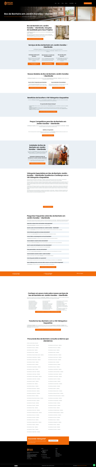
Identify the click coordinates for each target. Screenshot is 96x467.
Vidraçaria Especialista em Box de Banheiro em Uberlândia (14, 16)
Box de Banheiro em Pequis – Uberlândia (32, 407)
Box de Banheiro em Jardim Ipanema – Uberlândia (55, 376)
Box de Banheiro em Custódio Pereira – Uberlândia (33, 357)
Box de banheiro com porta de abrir (47, 304)
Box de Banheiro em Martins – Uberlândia (53, 388)
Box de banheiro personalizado (33, 307)
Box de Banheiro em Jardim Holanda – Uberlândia (55, 374)
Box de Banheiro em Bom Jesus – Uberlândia (54, 347)
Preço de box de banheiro (32, 306)
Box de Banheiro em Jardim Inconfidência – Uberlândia (34, 376)
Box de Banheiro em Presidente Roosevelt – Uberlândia (55, 410)
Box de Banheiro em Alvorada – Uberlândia (32, 347)
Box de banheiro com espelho (61, 304)
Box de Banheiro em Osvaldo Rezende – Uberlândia (55, 400)
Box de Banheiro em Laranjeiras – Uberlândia (54, 381)
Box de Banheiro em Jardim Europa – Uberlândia (33, 374)
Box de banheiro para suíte (46, 309)
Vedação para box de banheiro (47, 305)
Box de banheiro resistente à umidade (62, 303)
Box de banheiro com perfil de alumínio (62, 305)
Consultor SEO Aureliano (83, 465)
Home (55, 3)
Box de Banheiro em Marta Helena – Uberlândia (33, 388)
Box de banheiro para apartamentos (47, 308)
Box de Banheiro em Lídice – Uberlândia (32, 383)
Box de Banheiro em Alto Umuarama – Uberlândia (55, 345)
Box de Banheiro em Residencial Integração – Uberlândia (55, 412)
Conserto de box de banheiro (32, 304)
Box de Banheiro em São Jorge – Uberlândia (54, 417)
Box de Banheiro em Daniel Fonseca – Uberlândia (54, 357)
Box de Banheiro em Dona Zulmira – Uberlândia (54, 359)
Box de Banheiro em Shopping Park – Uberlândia (54, 422)
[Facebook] (15, 465)
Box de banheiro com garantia (61, 309)
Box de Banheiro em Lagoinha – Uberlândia (33, 381)
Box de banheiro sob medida (32, 308)
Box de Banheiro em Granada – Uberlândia (32, 364)
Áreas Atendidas (71, 3)
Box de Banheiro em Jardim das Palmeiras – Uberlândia (55, 371)
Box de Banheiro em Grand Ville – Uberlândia (54, 364)
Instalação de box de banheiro (33, 303)
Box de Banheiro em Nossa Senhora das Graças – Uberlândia (35, 398)
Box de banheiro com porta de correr (47, 303)
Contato (63, 3)
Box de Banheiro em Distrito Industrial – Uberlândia (34, 359)
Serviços (66, 3)
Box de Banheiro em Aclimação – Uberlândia (33, 345)
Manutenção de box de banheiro (33, 302)
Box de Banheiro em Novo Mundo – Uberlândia (33, 400)
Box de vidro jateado (45, 302)
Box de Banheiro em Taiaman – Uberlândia (54, 424)
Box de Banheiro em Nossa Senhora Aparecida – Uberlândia (56, 395)
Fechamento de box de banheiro (47, 307)
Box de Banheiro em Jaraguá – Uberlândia (32, 369)
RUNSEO (78, 465)
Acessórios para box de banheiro (47, 306)
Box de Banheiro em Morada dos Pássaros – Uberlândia (55, 393)
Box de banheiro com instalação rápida (62, 308)
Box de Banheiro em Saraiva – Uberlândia (53, 419)
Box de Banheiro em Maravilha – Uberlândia (54, 386)
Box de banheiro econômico (60, 302)
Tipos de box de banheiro (32, 305)
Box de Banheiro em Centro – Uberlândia (53, 352)
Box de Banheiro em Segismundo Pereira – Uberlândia (34, 422)
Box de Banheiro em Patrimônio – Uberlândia (54, 405)
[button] (88, 3)
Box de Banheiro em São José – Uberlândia (32, 419)
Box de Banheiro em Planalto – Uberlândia (54, 407)
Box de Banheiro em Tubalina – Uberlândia (32, 429)
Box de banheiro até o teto (32, 309)
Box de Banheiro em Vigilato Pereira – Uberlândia (33, 431)
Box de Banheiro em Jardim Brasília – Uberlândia (54, 369)
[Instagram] (16, 465)
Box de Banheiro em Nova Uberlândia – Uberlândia (55, 398)
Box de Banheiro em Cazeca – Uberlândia (32, 352)
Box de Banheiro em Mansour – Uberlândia (32, 386)
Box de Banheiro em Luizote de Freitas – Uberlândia (55, 383)
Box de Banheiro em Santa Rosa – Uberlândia (33, 417)
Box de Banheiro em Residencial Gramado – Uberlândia (34, 412)
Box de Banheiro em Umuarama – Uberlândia (54, 429)
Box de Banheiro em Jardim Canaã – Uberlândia (33, 371)
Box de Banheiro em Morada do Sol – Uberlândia (33, 393)
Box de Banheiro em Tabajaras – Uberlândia (33, 424)
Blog (75, 3)
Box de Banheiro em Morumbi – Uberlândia (32, 395)
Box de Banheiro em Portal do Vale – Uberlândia (33, 410)
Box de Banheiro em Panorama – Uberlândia (33, 405)
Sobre (58, 3)
